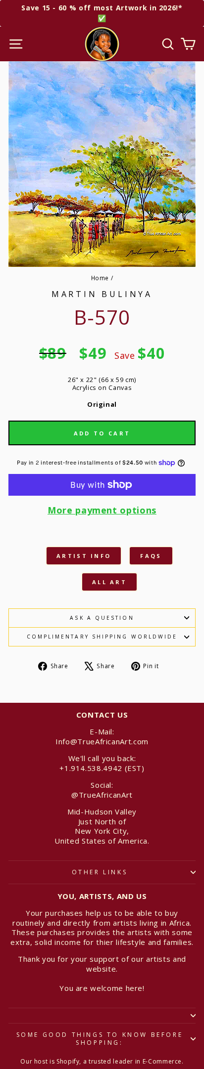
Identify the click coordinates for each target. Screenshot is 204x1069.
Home (100, 278)
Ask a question (102, 617)
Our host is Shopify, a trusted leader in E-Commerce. (102, 1061)
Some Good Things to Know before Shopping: (99, 1038)
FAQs (150, 555)
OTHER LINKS (100, 872)
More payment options (102, 510)
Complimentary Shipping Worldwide (102, 636)
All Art (109, 582)
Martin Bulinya (102, 294)
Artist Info (83, 555)
